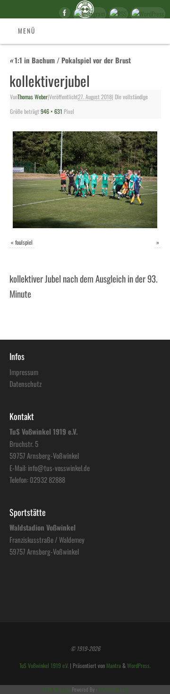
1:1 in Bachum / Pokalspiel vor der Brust (70, 60)
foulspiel (24, 242)
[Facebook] (63, 14)
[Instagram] (88, 14)
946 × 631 (51, 111)
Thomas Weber (32, 97)
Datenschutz (25, 383)
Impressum (23, 372)
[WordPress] (146, 14)
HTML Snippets (56, 689)
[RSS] (117, 14)
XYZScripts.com (113, 689)
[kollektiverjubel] (85, 179)
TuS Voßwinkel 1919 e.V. (43, 665)
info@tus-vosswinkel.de (59, 468)
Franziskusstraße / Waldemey (47, 539)
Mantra (113, 665)
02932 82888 (47, 479)
